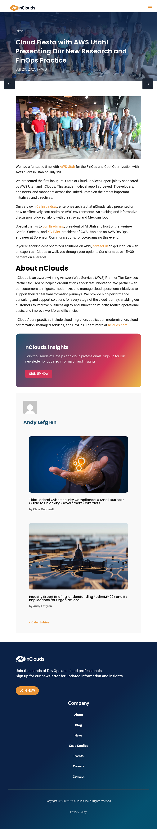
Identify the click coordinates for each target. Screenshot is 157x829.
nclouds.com (118, 325)
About (78, 715)
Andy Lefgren (42, 606)
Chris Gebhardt (43, 509)
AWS (43, 69)
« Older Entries (39, 622)
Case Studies (78, 746)
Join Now (27, 690)
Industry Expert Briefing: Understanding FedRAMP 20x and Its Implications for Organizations (78, 598)
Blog (78, 725)
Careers (78, 766)
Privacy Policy (78, 812)
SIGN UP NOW (38, 374)
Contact (78, 776)
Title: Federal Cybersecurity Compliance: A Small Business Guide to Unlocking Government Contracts (76, 501)
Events (79, 756)
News (78, 735)
